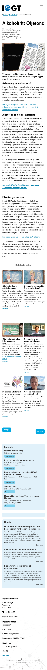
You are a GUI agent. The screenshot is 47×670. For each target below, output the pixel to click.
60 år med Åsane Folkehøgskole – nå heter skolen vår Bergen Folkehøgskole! (23, 527)
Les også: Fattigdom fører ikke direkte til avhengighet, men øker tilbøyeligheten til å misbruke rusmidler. (20, 107)
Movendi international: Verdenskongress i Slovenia (22, 497)
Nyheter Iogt (13, 15)
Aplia (19, 660)
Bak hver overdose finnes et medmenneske (17, 567)
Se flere (40, 431)
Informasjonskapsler (24, 662)
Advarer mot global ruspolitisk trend (32, 393)
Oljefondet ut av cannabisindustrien (32, 340)
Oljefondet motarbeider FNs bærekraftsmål (34, 287)
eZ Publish (35, 660)
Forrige (7, 429)
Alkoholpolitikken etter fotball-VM (20, 549)
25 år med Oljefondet (11, 392)
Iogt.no (5, 15)
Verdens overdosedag (13, 451)
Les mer (5, 309)
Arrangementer (9, 456)
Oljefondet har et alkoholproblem (9, 287)
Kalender (9, 447)
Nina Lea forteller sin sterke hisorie (19, 460)
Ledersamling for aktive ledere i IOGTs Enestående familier (20, 473)
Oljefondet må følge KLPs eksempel (11, 340)
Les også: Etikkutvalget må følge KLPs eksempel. (22, 237)
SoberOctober (10, 486)
